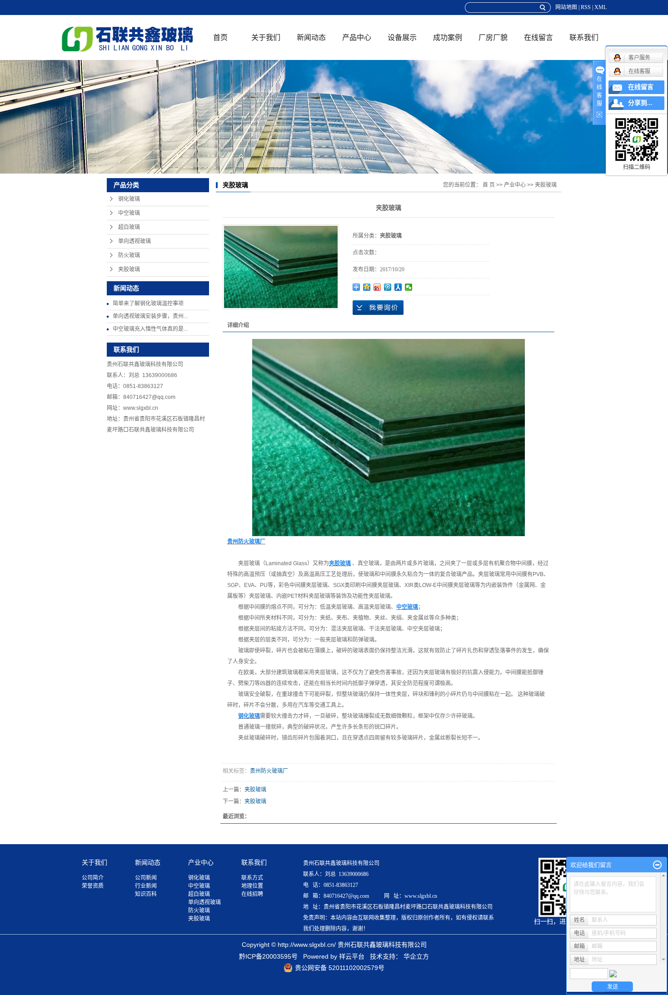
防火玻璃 (129, 255)
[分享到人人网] (398, 287)
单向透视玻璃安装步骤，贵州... (150, 316)
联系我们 (583, 37)
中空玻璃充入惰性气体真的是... (150, 329)
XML (600, 7)
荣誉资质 (93, 886)
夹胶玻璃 (129, 269)
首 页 (489, 185)
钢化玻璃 (129, 199)
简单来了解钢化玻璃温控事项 (148, 303)
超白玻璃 (129, 227)
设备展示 (402, 37)
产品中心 (356, 37)
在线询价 (378, 307)
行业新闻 (146, 886)
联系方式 (252, 878)
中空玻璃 (129, 213)
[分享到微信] (409, 287)
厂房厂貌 (493, 37)
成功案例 (447, 37)
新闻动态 (311, 37)
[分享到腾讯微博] (388, 287)
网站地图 (566, 7)
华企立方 (416, 956)
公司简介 (93, 878)
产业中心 (515, 185)
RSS (586, 7)
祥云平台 (351, 956)
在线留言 (538, 37)
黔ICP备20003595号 (268, 956)
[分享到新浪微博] (377, 287)
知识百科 (146, 894)
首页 (220, 37)
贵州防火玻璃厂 (269, 771)
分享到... (640, 103)
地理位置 (252, 886)
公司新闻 (146, 878)
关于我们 (265, 37)
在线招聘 (252, 894)
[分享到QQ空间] (367, 287)
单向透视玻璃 (134, 241)
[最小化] (657, 865)
